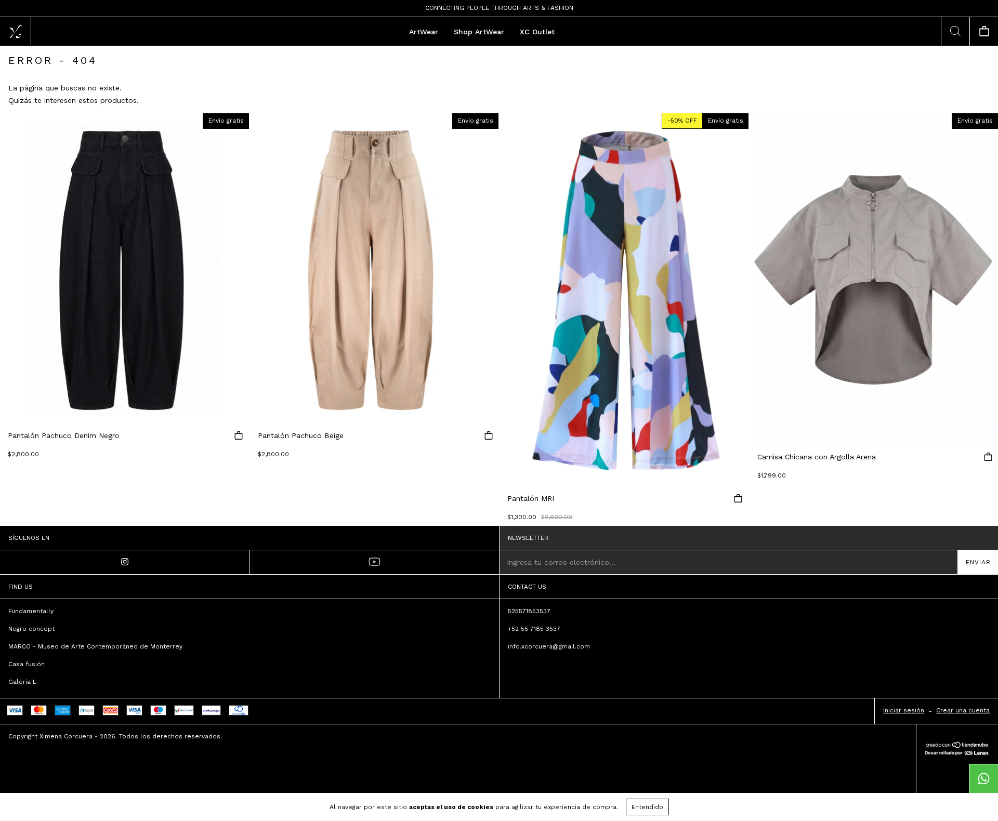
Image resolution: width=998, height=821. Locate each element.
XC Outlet (537, 32)
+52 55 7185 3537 (534, 628)
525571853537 (529, 611)
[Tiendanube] (957, 745)
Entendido (647, 807)
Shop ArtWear (479, 32)
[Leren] (957, 752)
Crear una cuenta (963, 710)
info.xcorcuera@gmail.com (549, 646)
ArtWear (423, 32)
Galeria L (22, 681)
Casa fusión (26, 664)
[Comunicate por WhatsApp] (983, 778)
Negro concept (31, 628)
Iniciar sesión (903, 710)
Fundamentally (31, 611)
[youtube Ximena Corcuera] (374, 562)
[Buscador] (955, 31)
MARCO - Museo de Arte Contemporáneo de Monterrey (95, 646)
